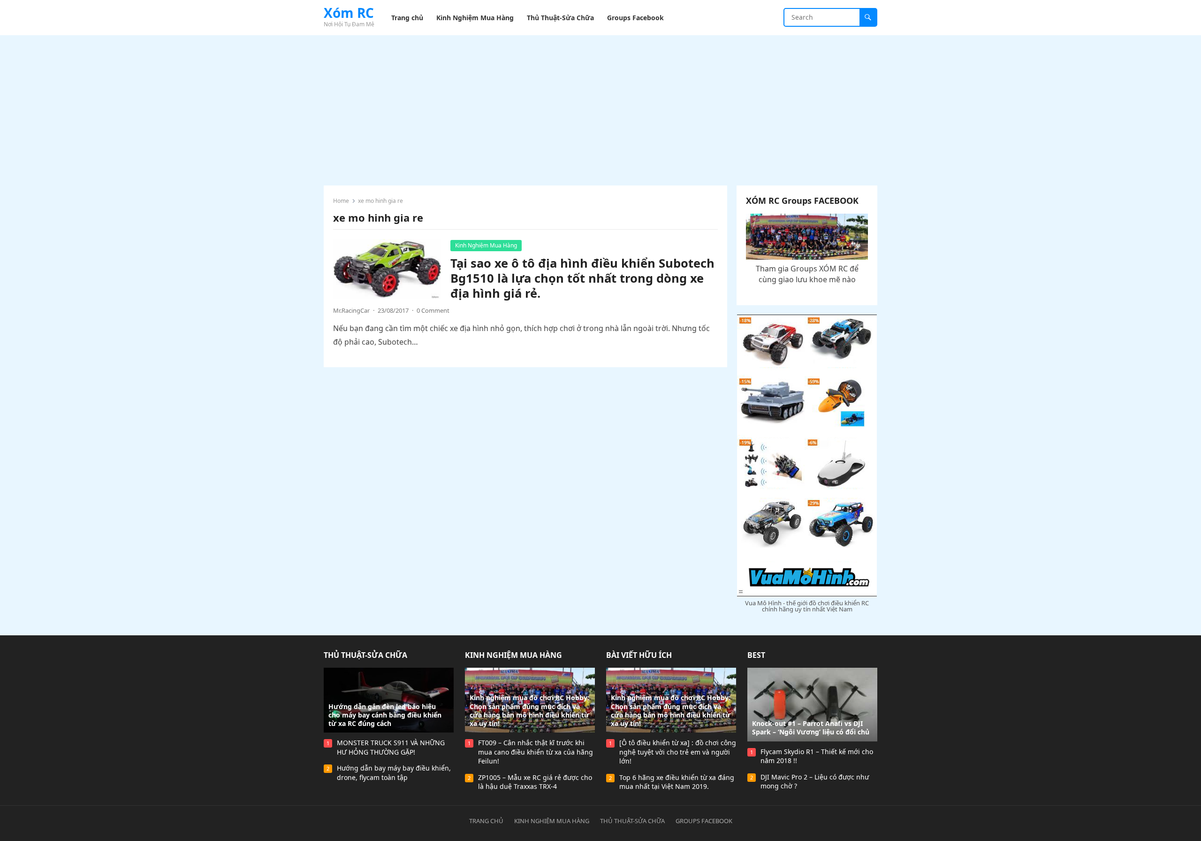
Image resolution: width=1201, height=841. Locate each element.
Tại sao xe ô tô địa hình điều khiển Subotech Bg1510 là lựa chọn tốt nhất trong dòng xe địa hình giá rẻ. (582, 278)
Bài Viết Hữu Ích (639, 655)
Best (756, 655)
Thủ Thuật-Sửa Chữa (365, 655)
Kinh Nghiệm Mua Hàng (486, 245)
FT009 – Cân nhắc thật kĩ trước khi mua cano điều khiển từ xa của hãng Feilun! (535, 751)
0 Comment (433, 310)
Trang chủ (486, 821)
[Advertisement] (600, 105)
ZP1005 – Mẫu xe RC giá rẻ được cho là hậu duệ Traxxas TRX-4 (535, 782)
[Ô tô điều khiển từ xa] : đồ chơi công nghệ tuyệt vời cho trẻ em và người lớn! (677, 751)
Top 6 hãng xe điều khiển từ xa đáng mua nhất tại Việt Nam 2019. (676, 782)
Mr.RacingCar (351, 310)
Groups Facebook (704, 821)
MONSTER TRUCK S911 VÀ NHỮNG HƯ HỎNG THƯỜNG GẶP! (391, 747)
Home (341, 201)
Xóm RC (349, 12)
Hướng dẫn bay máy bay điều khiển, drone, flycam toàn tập (394, 773)
